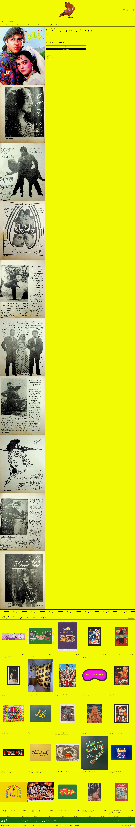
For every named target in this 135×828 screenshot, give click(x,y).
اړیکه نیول (36, 825)
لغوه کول (2, 826)
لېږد (57, 34)
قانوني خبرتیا (41, 825)
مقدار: (47, 37)
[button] (130, 10)
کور (2, 21)
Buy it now (65, 49)
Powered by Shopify (4, 825)
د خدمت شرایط (27, 825)
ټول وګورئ (130, 617)
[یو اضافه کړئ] (50, 40)
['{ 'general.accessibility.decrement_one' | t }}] (46, 40)
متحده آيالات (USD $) (120, 9)
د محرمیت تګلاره (22, 825)
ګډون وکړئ (130, 820)
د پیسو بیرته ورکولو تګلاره (14, 825)
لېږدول (32, 825)
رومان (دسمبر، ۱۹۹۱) (9, 21)
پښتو (112, 9)
